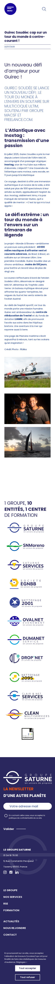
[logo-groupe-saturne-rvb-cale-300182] (28, 523)
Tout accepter (27, 968)
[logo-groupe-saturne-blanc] (27, 772)
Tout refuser (27, 977)
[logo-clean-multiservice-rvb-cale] (28, 710)
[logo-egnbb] (28, 579)
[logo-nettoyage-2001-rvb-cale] (28, 598)
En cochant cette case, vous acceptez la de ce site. (27, 818)
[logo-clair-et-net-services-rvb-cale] (28, 691)
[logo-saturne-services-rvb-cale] (28, 561)
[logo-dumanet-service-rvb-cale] (28, 635)
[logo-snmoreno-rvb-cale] (28, 542)
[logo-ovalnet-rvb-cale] (28, 617)
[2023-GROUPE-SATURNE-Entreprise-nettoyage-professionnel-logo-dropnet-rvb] (28, 654)
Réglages (21, 962)
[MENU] (10, 9)
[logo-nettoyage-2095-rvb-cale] (28, 673)
